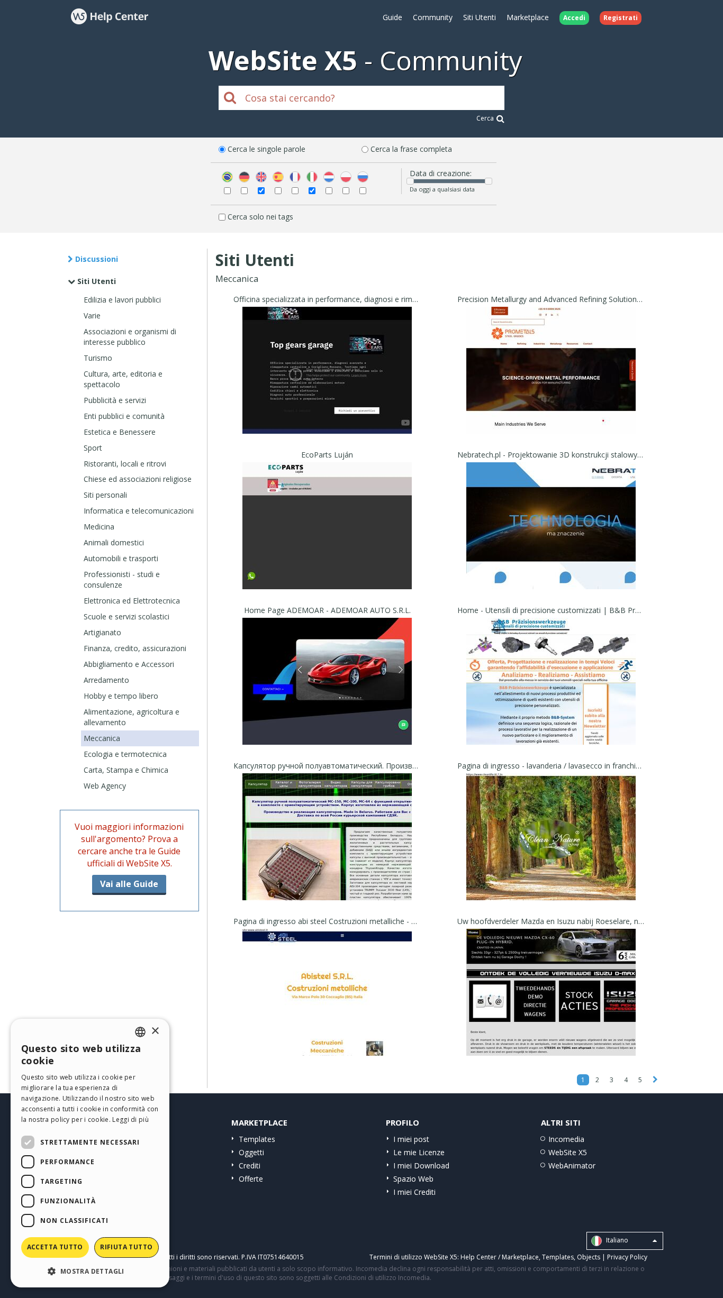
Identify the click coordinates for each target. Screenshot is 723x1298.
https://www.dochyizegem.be (551, 1006)
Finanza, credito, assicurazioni (135, 648)
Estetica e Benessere (120, 432)
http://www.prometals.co (551, 384)
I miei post (411, 1139)
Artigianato (102, 632)
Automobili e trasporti (121, 558)
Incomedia (566, 1139)
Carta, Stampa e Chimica (126, 770)
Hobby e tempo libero (121, 696)
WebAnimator (571, 1165)
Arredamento (106, 680)
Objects (588, 1257)
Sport (93, 448)
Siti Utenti (479, 17)
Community (433, 17)
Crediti (249, 1165)
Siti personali (105, 495)
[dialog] (90, 1153)
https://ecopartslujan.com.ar (327, 539)
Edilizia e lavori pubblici (122, 300)
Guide (392, 17)
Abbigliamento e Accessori (129, 664)
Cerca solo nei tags (260, 217)
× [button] (155, 1031)
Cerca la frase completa (411, 149)
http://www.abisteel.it (327, 1006)
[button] (90, 1271)
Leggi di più (130, 1119)
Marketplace (528, 17)
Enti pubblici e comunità (124, 416)
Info (327, 424)
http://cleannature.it (551, 850)
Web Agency (105, 786)
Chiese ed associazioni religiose (138, 479)
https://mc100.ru (327, 850)
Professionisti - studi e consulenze (122, 579)
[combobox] (140, 1032)
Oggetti (251, 1152)
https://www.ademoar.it (327, 695)
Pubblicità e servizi (115, 400)
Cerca (485, 118)
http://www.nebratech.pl (551, 539)
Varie (92, 315)
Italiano (616, 1240)
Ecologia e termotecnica (125, 754)
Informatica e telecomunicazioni (139, 511)
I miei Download (421, 1165)
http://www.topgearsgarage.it (327, 384)
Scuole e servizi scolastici (126, 616)
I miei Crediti (414, 1192)
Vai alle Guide (129, 884)
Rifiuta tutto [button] (126, 1246)
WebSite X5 (567, 1152)
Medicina (99, 527)
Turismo (98, 358)
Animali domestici (114, 542)
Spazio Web (413, 1179)
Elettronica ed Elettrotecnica (132, 601)
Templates (257, 1139)
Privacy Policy (627, 1257)
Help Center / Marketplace (499, 1257)
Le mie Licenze (419, 1152)
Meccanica (102, 738)
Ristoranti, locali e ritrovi (125, 464)
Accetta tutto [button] (55, 1246)
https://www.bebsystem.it (551, 695)
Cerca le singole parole (266, 149)
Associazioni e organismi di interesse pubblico (130, 336)
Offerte (251, 1179)
